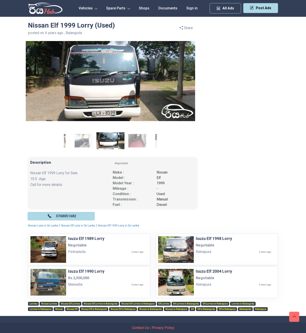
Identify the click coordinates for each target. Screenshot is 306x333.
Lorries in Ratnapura (41, 309)
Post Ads (263, 8)
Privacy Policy (163, 328)
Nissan (162, 172)
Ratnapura (260, 309)
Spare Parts (116, 8)
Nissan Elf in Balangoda (94, 309)
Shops (144, 8)
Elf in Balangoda (206, 309)
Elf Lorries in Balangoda (186, 304)
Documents (167, 8)
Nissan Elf (72, 309)
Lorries (33, 304)
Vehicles (86, 8)
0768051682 (66, 216)
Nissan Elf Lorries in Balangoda (101, 304)
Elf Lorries (163, 304)
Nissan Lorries (49, 304)
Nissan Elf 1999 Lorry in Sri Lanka (118, 225)
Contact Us (140, 328)
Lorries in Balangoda (243, 304)
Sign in (192, 8)
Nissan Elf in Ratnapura (123, 309)
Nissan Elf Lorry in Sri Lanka (78, 225)
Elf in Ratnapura (227, 309)
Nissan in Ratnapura (176, 309)
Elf (159, 178)
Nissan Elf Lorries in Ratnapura (138, 304)
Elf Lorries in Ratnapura (215, 304)
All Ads (228, 8)
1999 (161, 183)
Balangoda (245, 309)
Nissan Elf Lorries (70, 304)
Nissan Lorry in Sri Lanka (43, 225)
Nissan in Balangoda (150, 309)
